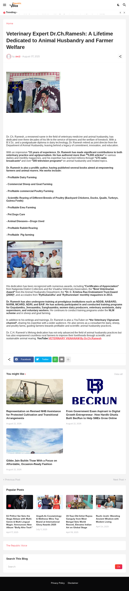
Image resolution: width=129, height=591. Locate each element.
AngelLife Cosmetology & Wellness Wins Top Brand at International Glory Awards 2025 (49, 520)
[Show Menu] (4, 5)
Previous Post (12, 479)
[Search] (125, 5)
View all (118, 374)
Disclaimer (73, 583)
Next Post (118, 479)
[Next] (124, 12)
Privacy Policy (58, 583)
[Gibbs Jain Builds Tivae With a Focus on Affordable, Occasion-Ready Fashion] (34, 441)
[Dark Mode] (118, 5)
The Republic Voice (16, 545)
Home (9, 23)
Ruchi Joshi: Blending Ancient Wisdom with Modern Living (108, 519)
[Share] (120, 56)
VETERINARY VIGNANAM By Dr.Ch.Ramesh (75, 338)
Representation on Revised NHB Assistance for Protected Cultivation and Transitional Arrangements (33, 415)
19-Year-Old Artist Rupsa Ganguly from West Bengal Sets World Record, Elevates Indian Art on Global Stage (79, 522)
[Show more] (68, 359)
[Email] (61, 359)
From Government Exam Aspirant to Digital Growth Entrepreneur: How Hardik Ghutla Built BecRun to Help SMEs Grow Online (93, 415)
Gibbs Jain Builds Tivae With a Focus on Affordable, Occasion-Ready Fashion (31, 462)
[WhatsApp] (55, 359)
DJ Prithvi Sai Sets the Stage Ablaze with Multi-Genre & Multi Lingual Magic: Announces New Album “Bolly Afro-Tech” (19, 522)
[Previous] (120, 12)
